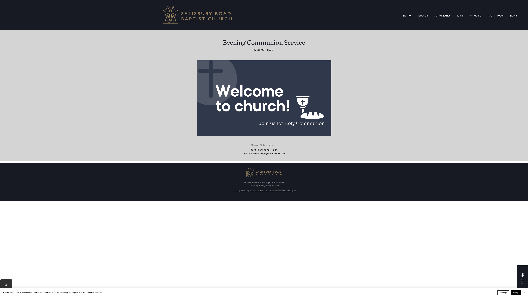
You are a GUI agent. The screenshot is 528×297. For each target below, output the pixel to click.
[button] (522, 278)
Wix (295, 190)
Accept (516, 292)
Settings (503, 292)
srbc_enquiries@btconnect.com (264, 185)
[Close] (524, 292)
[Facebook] (6, 286)
